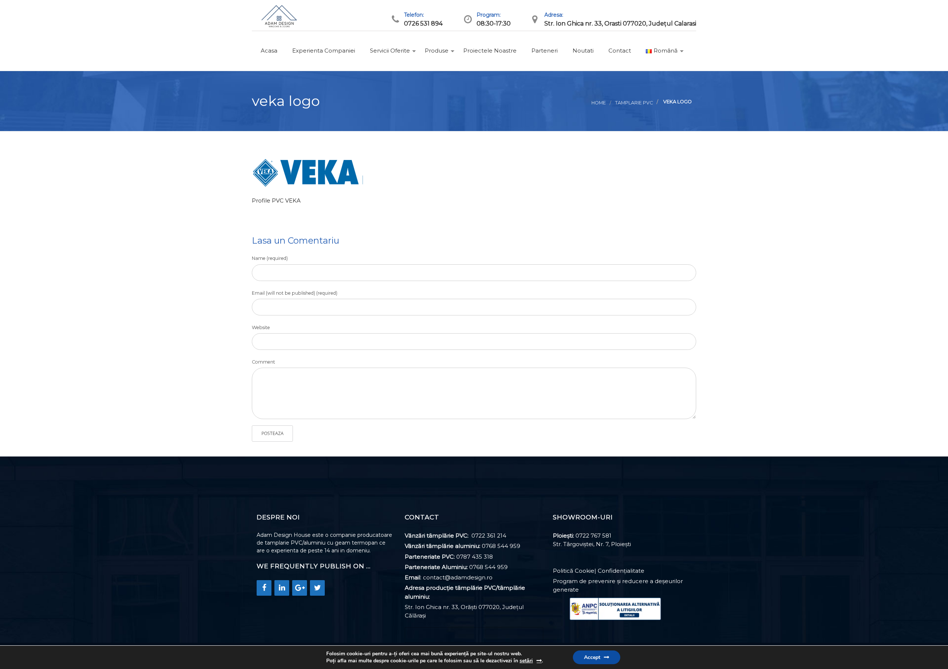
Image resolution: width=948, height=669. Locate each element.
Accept (592, 657)
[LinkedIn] (281, 588)
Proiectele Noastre (489, 50)
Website (261, 327)
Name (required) (270, 258)
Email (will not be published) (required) (294, 293)
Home (598, 103)
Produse (435, 50)
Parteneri (544, 50)
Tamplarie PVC (634, 103)
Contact (619, 50)
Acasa (268, 50)
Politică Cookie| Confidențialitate (598, 570)
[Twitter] (317, 588)
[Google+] (299, 588)
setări (526, 660)
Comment (263, 362)
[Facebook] (264, 588)
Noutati (582, 50)
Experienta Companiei (323, 50)
